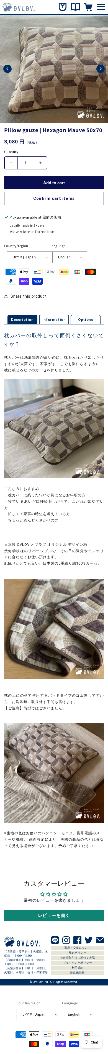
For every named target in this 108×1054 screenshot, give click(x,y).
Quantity (11, 152)
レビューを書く (54, 915)
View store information (32, 232)
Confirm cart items (54, 198)
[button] (7, 69)
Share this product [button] (29, 296)
